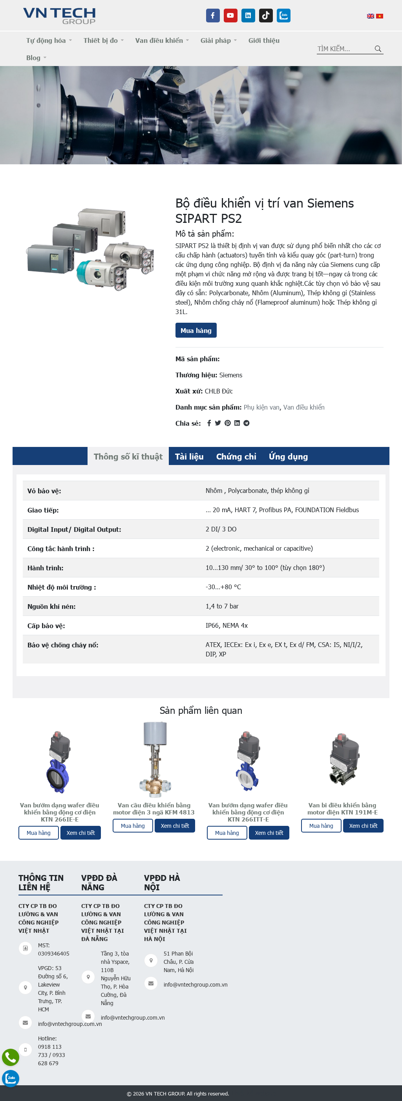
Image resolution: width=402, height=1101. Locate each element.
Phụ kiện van (262, 407)
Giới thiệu (264, 40)
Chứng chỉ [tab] (236, 456)
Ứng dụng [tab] (288, 456)
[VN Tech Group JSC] (59, 15)
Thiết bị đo (101, 40)
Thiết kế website (253, 1093)
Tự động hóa (46, 40)
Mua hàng (196, 330)
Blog (33, 57)
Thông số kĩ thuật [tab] (128, 456)
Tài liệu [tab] (189, 456)
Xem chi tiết (81, 832)
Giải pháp (216, 40)
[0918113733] (10, 1057)
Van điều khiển (159, 40)
